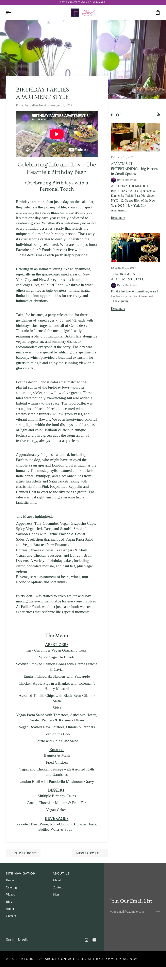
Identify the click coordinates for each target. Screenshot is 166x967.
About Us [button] (61, 873)
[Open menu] (12, 12)
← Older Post (23, 853)
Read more (118, 218)
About (10, 909)
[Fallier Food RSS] (158, 114)
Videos (10, 894)
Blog (9, 902)
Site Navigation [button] (21, 873)
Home (10, 880)
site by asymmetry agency (112, 959)
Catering (11, 887)
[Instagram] (86, 940)
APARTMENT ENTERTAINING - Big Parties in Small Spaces (134, 169)
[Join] (156, 911)
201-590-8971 (97, 2)
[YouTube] (94, 940)
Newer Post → (89, 853)
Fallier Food (22, 959)
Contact (11, 916)
